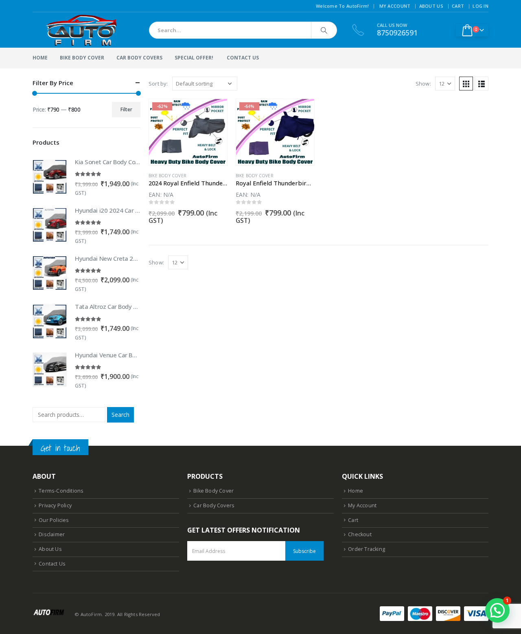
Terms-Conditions (61, 490)
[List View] (481, 83)
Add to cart (213, 112)
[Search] (324, 30)
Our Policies (54, 520)
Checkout (360, 534)
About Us (431, 6)
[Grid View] (466, 83)
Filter (126, 109)
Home (40, 57)
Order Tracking (366, 549)
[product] (50, 177)
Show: (423, 83)
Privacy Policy (55, 505)
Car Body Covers (139, 57)
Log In (480, 6)
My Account (395, 6)
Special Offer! (194, 57)
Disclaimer (52, 534)
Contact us (243, 57)
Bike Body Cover (82, 57)
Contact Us (52, 563)
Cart (458, 6)
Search (120, 414)
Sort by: (158, 83)
